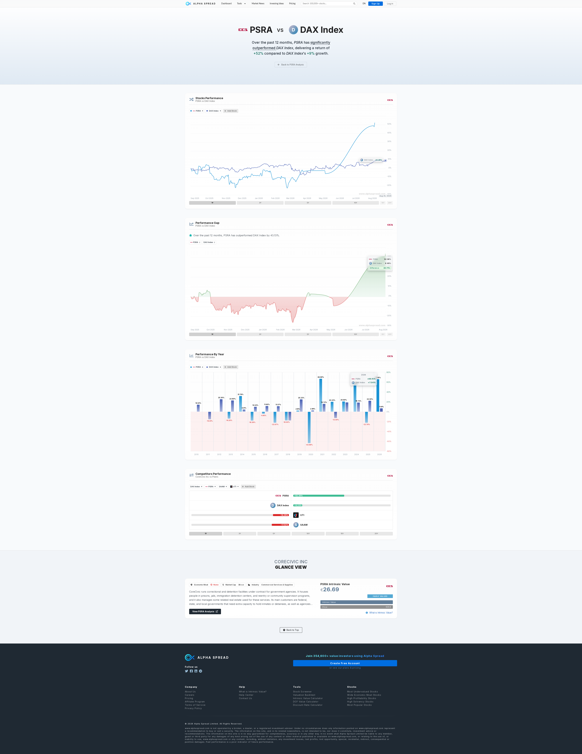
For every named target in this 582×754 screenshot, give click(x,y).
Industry (272, 585)
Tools (239, 4)
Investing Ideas (277, 4)
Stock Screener (302, 691)
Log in (390, 3)
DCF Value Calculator (305, 701)
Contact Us (245, 698)
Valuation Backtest (304, 695)
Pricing (292, 4)
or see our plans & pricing (345, 668)
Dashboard (226, 4)
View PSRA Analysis (203, 611)
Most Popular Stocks (359, 705)
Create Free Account (345, 663)
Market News (258, 4)
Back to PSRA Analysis (292, 64)
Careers (189, 695)
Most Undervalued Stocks (362, 691)
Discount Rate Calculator (308, 705)
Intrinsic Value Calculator (308, 698)
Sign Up (375, 3)
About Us (190, 691)
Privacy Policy (193, 708)
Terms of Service (195, 705)
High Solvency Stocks (360, 701)
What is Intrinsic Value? (381, 612)
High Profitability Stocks (361, 698)
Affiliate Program (195, 701)
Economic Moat (206, 585)
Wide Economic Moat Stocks (364, 695)
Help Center (246, 695)
